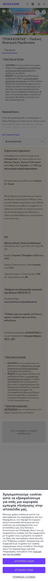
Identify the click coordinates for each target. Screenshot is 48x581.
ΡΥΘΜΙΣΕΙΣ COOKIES (24, 577)
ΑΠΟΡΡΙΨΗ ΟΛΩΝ (24, 561)
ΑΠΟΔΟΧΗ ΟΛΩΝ (24, 570)
